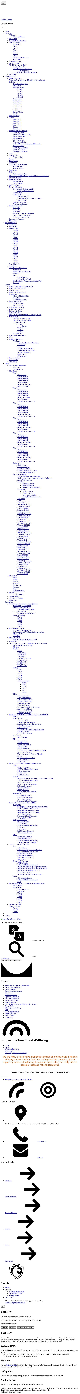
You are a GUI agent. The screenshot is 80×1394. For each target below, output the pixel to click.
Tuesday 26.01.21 (23, 531)
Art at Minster (22, 848)
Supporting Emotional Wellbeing (28, 343)
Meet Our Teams (14, 42)
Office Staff (17, 59)
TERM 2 (20, 328)
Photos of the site (23, 889)
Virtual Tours (17, 193)
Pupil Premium (18, 181)
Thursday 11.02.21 (24, 553)
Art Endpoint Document (25, 855)
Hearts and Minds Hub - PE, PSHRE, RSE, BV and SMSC (29, 715)
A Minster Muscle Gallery (26, 609)
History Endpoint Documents (27, 784)
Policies (11, 172)
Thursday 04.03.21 (24, 572)
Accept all (12, 1327)
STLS (19, 347)
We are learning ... (23, 467)
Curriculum (17, 270)
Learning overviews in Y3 (26, 416)
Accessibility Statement (16, 1292)
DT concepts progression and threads (30, 874)
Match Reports (22, 741)
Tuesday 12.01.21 (23, 512)
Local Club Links (23, 760)
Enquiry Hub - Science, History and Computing (25, 763)
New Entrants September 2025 (23, 189)
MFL (15, 835)
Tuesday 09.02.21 (23, 549)
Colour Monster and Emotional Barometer (27, 144)
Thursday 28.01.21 (24, 534)
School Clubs (13, 316)
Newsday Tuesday (15, 906)
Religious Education (20, 820)
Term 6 (15, 240)
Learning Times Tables (25, 701)
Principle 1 (16, 119)
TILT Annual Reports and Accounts (25, 72)
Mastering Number (24, 703)
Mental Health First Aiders (22, 134)
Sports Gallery (22, 746)
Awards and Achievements (18, 268)
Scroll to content (6, 20)
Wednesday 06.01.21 (24, 504)
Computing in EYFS (24, 795)
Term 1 (15, 230)
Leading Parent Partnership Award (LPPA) (27, 281)
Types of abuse (18, 157)
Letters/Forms (13, 228)
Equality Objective (15, 178)
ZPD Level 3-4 (23, 662)
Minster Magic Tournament (26, 350)
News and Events (11, 223)
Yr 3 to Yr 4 (17, 106)
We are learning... (23, 378)
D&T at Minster (23, 863)
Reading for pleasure (24, 658)
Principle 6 (16, 129)
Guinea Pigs (17, 585)
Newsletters (13, 225)
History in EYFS (23, 790)
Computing (17, 793)
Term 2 (15, 232)
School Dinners (18, 303)
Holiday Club (17, 333)
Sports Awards (22, 277)
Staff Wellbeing (18, 140)
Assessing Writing (23, 681)
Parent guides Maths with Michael (29, 707)
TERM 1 (20, 324)
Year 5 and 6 (22, 656)
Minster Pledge (18, 634)
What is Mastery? (23, 696)
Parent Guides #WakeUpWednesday (21, 286)
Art (14, 846)
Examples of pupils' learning (27, 791)
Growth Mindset (23, 377)
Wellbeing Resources (16, 339)
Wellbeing (16, 341)
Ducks (15, 579)
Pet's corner (13, 576)
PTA (10, 337)
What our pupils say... (20, 204)
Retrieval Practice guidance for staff (25, 639)
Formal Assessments (15, 206)
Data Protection (14, 185)
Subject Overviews (24, 771)
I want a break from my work (31, 497)
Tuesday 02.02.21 (23, 540)
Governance (13, 170)
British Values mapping (25, 726)
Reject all (4, 1327)
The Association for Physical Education (30, 754)
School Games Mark (24, 279)
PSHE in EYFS (23, 720)
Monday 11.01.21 (23, 510)
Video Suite (17, 194)
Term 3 (15, 234)
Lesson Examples (23, 731)
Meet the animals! (23, 196)
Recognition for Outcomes (22, 271)
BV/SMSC (17, 735)
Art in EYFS (22, 859)
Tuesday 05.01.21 (23, 502)
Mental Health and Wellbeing (18, 131)
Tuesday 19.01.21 (23, 521)
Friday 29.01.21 (23, 536)
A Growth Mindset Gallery (26, 613)
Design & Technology (20, 861)
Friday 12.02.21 (23, 555)
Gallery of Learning (24, 384)
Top (3, 1306)
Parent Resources (19, 136)
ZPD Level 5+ (22, 666)
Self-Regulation (18, 146)
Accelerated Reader (19, 300)
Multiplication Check (24, 705)
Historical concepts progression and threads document (35, 778)
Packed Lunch (18, 305)
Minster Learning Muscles (22, 607)
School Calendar (14, 264)
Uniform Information (16, 309)
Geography (17, 805)
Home (7, 31)
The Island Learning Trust (17, 65)
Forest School (22, 200)
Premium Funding (15, 179)
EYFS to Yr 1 (17, 101)
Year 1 (15, 46)
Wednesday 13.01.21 (24, 514)
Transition (16, 636)
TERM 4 (20, 332)
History (15, 776)
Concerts (16, 283)
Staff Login (8, 1297)
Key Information (10, 76)
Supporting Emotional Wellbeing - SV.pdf (18, 1079)
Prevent (11, 159)
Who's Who (13, 39)
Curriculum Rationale (25, 733)
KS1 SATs (16, 208)
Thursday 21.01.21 (24, 525)
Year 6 (15, 56)
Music (15, 876)
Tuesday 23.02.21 (23, 559)
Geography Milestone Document (28, 810)
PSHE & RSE (18, 718)
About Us (8, 33)
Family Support (14, 116)
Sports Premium (18, 183)
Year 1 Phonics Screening (21, 215)
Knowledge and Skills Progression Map (31, 730)
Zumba (20, 500)
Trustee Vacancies (19, 67)
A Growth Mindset (19, 611)
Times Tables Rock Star (21, 296)
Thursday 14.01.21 (24, 516)
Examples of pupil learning (26, 722)
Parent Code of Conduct (17, 288)
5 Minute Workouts (28, 484)
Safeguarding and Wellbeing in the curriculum (28, 632)
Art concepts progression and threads (30, 850)
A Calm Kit (21, 345)
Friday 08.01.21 (23, 508)
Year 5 (15, 54)
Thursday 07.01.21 (24, 506)
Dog (14, 589)
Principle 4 (16, 125)
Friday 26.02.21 (23, 564)
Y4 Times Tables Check (21, 217)
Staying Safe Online (15, 311)
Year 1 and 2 (22, 653)
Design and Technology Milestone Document (32, 868)
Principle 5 (16, 127)
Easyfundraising (14, 358)
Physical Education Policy (26, 758)
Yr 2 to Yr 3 (17, 104)
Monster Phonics (14, 596)
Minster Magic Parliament (17, 365)
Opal (10, 153)
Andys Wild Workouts (25, 480)
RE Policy (21, 827)
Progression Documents (25, 797)
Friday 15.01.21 (23, 517)
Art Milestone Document (26, 857)
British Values (22, 737)
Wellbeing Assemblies (20, 148)
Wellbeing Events (19, 149)
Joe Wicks (21, 482)
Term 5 (15, 238)
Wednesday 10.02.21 (24, 551)
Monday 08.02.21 (23, 547)
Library (11, 592)
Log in (7, 915)
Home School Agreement (17, 292)
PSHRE (16, 716)
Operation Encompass (16, 307)
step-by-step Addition (25, 709)
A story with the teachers (26, 191)
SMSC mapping (23, 728)
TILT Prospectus (23, 71)
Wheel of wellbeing (24, 352)
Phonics (16, 647)
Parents (7, 285)
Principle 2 (16, 121)
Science (15, 765)
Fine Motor (17, 86)
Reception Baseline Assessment (23, 213)
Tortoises (16, 587)
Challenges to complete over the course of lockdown (35, 478)
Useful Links (13, 360)
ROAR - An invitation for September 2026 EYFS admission (29, 176)
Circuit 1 (20, 89)
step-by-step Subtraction (25, 711)
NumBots (16, 298)
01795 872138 (41, 1141)
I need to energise (27, 493)
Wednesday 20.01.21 (24, 523)
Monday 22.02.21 (23, 557)
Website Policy (14, 1295)
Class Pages (13, 371)
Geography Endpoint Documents (28, 812)
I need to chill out (27, 491)
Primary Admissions (15, 187)
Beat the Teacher (23, 743)
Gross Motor (17, 99)
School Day (13, 362)
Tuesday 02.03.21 (23, 568)
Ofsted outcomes (18, 168)
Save (19, 1392)
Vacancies (12, 74)
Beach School (17, 885)
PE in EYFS (22, 761)
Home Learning (23, 386)
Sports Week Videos (24, 745)
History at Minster (23, 788)
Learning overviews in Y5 (26, 446)
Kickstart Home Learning (26, 348)
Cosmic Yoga (22, 489)
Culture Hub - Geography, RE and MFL (22, 803)
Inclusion (12, 82)
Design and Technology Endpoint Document (32, 867)
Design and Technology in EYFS (28, 870)
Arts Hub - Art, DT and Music (19, 844)
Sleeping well (22, 356)
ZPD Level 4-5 (23, 664)
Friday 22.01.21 (23, 527)
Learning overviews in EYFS (27, 470)
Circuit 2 (20, 91)
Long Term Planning (24, 698)
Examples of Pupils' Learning (27, 801)
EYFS (20, 651)
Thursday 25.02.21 (24, 562)
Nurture (11, 117)
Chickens (16, 583)
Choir (19, 882)
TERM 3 (20, 330)
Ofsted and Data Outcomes (18, 164)
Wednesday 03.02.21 (24, 542)
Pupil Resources (18, 138)
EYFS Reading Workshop (26, 472)
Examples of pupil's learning (27, 842)
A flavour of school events (22, 630)
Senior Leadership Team (21, 57)
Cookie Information (15, 1293)
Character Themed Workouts (31, 487)
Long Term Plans (19, 615)
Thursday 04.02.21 (24, 544)
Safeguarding (13, 155)
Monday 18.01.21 (23, 519)
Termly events (18, 369)
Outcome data (17, 166)
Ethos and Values (19, 37)
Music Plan (13, 221)
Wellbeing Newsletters (20, 151)
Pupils (15, 114)
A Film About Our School (17, 41)
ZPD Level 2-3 (23, 660)
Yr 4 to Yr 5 (17, 108)
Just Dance (21, 499)
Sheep (15, 577)
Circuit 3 (20, 93)
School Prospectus (15, 61)
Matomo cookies (11, 1365)
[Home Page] (11, 919)
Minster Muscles (23, 380)
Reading (16, 273)
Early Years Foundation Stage (23, 645)
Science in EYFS (23, 775)
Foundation (17, 44)
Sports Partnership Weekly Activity (29, 476)
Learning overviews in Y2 (26, 401)
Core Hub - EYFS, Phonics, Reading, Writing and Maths (28, 643)
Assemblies (13, 226)
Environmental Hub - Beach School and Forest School (27, 883)
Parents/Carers (18, 112)
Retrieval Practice (15, 638)
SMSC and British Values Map (28, 769)
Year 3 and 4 (22, 654)
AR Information (18, 594)
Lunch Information (15, 301)
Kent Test (16, 211)
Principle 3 (16, 123)
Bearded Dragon (18, 591)
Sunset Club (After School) (22, 320)
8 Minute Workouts (28, 485)
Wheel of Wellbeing (19, 142)
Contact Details (14, 63)
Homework (13, 294)
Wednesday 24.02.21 (24, 561)
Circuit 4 (20, 95)
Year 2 (15, 48)
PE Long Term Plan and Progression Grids (32, 750)
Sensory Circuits (18, 87)
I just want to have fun (29, 495)
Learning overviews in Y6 (26, 461)
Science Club (22, 773)
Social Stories (22, 354)
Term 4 (15, 236)
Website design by (15, 1303)
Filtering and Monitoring (17, 335)
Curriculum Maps (15, 904)
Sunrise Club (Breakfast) (21, 318)
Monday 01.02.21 (23, 538)
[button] (40, 933)
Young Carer (13, 161)
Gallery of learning (24, 397)
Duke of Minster (14, 313)
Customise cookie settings (26, 1327)
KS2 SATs (16, 209)
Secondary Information (16, 219)
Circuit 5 (20, 97)
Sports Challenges (23, 748)
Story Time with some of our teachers (30, 198)
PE (14, 275)
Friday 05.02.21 (23, 546)
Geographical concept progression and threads (33, 807)
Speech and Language (20, 84)
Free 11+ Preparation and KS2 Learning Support (25, 315)
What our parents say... (20, 202)
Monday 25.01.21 (23, 529)
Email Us (40, 1157)
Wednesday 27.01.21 (24, 532)
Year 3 (15, 50)
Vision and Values (15, 78)
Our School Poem (23, 822)
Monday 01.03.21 (23, 566)
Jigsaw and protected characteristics (29, 724)
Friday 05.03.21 (23, 574)
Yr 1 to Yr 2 (17, 102)
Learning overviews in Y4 (26, 431)
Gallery (24, 326)
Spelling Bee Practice (16, 598)
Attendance (13, 163)
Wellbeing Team (18, 133)
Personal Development (16, 628)
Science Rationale (23, 767)
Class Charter (22, 375)
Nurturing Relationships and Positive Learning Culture (27, 80)
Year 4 (15, 52)
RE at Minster (22, 823)
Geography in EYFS (24, 818)
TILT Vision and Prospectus (22, 69)
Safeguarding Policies (20, 174)
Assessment (13, 641)
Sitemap (7, 1287)
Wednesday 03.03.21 (24, 570)
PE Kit (20, 756)
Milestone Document (24, 786)
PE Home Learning (19, 474)
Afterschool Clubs (19, 322)
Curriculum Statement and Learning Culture (23, 604)
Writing (15, 668)
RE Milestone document (25, 831)
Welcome (12, 35)
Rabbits (15, 581)
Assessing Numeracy (24, 713)
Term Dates (13, 266)
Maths (15, 694)
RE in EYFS (22, 829)
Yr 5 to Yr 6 (17, 110)
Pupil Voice (13, 600)
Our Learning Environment (22, 606)
